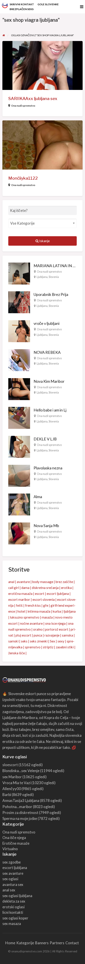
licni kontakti (12, 912)
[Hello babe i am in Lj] (19, 417)
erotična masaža (20, 594)
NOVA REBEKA (47, 352)
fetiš (19, 605)
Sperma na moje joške (19, 818)
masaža (47, 617)
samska (67, 635)
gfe (45, 605)
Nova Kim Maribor (49, 381)
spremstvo (33, 647)
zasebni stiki (65, 647)
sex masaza (11, 923)
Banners (42, 943)
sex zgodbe (11, 862)
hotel (21, 611)
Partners (57, 943)
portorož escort (56, 629)
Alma (38, 496)
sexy (61, 641)
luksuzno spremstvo (24, 617)
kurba (57, 611)
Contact (72, 943)
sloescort (10, 764)
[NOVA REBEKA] (19, 359)
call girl (13, 588)
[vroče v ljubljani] (19, 330)
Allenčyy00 (11, 788)
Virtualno (10, 849)
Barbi (6, 794)
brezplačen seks (22, 9)
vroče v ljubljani (47, 323)
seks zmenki (39, 641)
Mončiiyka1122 (23, 178)
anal (11, 582)
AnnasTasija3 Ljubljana (20, 800)
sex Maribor (12, 776)
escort (39, 594)
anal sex (8, 890)
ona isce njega (55, 623)
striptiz (48, 647)
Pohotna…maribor (17, 806)
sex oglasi (10, 879)
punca (38, 635)
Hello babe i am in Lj (50, 410)
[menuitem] (22, 4)
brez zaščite (64, 582)
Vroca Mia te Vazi (16, 782)
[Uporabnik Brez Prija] (19, 301)
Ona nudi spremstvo (23, 105)
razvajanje (52, 635)
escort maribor (19, 599)
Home (10, 943)
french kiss (33, 605)
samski (13, 641)
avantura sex (12, 884)
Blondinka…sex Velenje (20, 770)
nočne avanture (31, 623)
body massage (42, 582)
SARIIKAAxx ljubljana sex (32, 98)
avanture (23, 582)
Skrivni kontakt (22, 4)
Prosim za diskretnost (20, 812)
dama (25, 588)
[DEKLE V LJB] (19, 446)
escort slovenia (43, 599)
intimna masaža (38, 611)
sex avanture (12, 873)
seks (24, 641)
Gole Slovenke (48, 4)
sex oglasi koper (15, 918)
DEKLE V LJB (45, 438)
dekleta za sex (13, 901)
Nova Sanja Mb (46, 525)
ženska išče (16, 653)
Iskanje (44, 241)
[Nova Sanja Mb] (19, 533)
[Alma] (19, 504)
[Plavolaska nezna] (19, 475)
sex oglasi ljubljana (17, 896)
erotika (66, 588)
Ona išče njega (14, 837)
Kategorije (25, 943)
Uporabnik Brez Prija (51, 294)
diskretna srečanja (45, 588)
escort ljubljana (58, 594)
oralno (38, 629)
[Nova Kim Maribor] (19, 388)
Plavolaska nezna (48, 467)
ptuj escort (23, 635)
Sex (52, 641)
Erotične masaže (15, 843)
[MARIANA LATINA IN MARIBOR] (19, 272)
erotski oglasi (13, 907)
